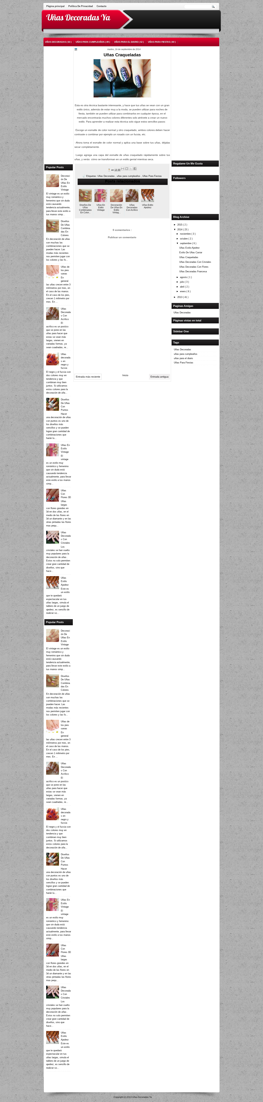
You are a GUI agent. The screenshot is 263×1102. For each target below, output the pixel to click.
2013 (180, 297)
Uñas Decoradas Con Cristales (195, 262)
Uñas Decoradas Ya (78, 17)
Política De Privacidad (80, 6)
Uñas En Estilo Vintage (65, 448)
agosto (184, 277)
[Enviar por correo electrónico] (122, 168)
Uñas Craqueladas (188, 257)
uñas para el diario (126, 42)
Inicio (125, 375)
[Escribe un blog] (126, 168)
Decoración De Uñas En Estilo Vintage (65, 183)
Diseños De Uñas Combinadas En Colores (65, 228)
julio (182, 282)
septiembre (186, 243)
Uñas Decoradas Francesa (193, 271)
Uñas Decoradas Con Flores (193, 266)
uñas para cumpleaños (90, 42)
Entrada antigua (159, 376)
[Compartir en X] (131, 168)
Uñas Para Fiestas (159, 42)
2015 (180, 224)
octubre (184, 238)
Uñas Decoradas (56, 42)
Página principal (55, 6)
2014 (180, 229)
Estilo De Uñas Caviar (190, 252)
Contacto (101, 6)
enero (183, 291)
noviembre (185, 233)
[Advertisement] (188, 103)
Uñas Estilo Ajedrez (189, 247)
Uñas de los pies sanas (65, 270)
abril (182, 286)
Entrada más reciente (88, 376)
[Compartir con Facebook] (135, 168)
